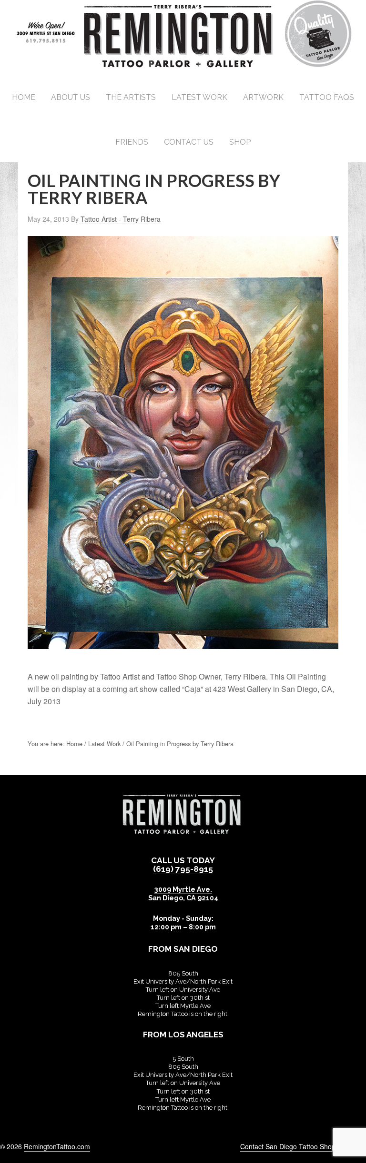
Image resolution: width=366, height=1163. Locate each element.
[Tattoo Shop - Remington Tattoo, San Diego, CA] (183, 66)
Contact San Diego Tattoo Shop (288, 1146)
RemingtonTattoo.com (57, 1146)
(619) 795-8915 (183, 869)
